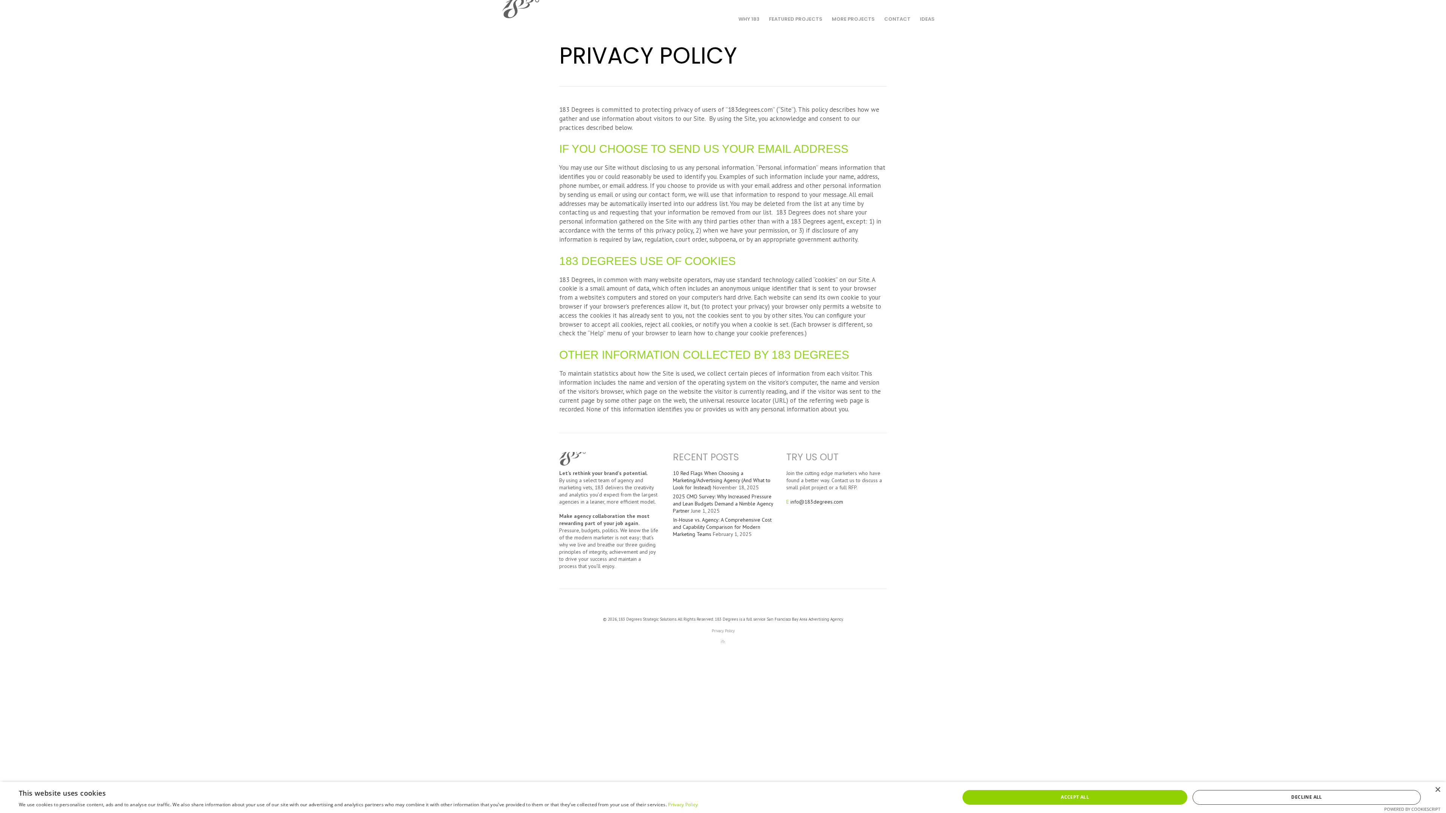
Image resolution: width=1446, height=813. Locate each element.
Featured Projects (795, 19)
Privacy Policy (723, 630)
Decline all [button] (1306, 797)
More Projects (853, 19)
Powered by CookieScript (1412, 809)
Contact (897, 19)
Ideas (927, 19)
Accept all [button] (1075, 797)
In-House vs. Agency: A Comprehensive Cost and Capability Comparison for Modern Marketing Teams (722, 526)
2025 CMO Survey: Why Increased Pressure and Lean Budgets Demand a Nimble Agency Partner (723, 503)
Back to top (723, 642)
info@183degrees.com (816, 501)
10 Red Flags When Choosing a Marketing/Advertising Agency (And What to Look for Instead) (721, 480)
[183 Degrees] (521, 10)
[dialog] (723, 797)
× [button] (1437, 790)
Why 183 (749, 19)
